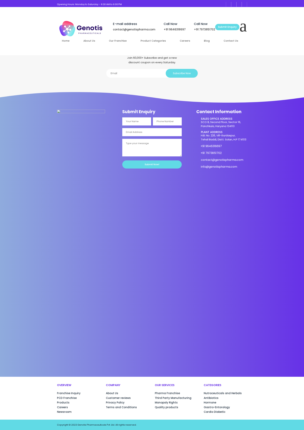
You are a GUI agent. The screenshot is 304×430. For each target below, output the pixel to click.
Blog (207, 41)
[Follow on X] (244, 4)
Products (63, 402)
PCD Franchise (67, 398)
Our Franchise (118, 41)
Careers (185, 41)
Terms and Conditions (121, 407)
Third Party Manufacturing (173, 398)
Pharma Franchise (167, 393)
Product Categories (153, 41)
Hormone (210, 402)
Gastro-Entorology (217, 407)
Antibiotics (211, 398)
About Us (89, 41)
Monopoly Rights (166, 402)
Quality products (166, 407)
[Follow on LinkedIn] (239, 4)
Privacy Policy (115, 402)
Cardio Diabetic (214, 412)
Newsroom (64, 412)
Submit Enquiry (227, 27)
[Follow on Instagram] (233, 4)
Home (65, 41)
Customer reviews (118, 398)
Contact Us (231, 41)
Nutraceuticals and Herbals (223, 393)
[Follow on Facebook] (228, 4)
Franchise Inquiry (69, 393)
